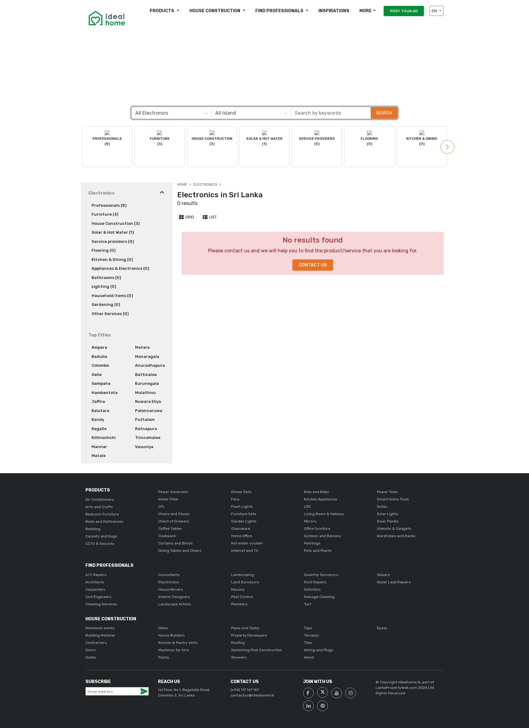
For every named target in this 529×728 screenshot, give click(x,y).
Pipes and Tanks (245, 628)
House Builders (171, 635)
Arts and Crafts (99, 507)
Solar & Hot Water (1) (113, 232)
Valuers (383, 575)
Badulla (99, 356)
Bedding (92, 529)
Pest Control (242, 597)
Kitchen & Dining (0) (112, 259)
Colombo (100, 365)
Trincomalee (147, 437)
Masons (238, 589)
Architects (94, 582)
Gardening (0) (106, 304)
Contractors (96, 643)
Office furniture (317, 528)
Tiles (308, 643)
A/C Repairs (96, 575)
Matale (99, 455)
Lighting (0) (104, 286)
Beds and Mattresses (104, 521)
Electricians (168, 582)
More (365, 10)
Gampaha (101, 383)
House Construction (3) (116, 223)
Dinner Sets (241, 492)
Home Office (241, 536)
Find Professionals (279, 10)
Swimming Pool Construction (256, 650)
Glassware (240, 528)
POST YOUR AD (404, 11)
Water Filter (168, 499)
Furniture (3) (105, 214)
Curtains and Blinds (175, 543)
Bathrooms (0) (106, 277)
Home (182, 185)
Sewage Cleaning (319, 597)
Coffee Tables (170, 528)
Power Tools (387, 492)
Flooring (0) (103, 250)
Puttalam (145, 419)
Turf (307, 604)
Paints (163, 657)
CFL (161, 506)
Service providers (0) (113, 241)
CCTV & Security (99, 543)
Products (162, 10)
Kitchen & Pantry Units (178, 643)
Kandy (98, 419)
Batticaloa (146, 374)
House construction (215, 10)
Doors (90, 650)
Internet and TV (244, 550)
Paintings (312, 543)
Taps (308, 628)
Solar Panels (388, 521)
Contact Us (313, 265)
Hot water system (247, 543)
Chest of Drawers (173, 521)
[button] (447, 147)
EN (435, 11)
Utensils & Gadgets (394, 528)
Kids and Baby (316, 492)
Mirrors (310, 521)
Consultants (169, 575)
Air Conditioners (99, 499)
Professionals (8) (109, 205)
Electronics (205, 185)
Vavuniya (144, 446)
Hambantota (105, 392)
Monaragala (147, 356)
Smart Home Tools (393, 499)
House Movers (170, 589)
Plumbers (239, 604)
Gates (90, 657)
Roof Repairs (315, 582)
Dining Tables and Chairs (179, 550)
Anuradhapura (150, 365)
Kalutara (100, 410)
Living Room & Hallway (324, 514)
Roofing (238, 643)
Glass (163, 628)
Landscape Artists (174, 604)
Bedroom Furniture (102, 514)
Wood (309, 657)
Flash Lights (242, 506)
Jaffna (98, 401)
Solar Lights (387, 514)
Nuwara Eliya (148, 401)
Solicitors (312, 589)
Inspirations (333, 10)
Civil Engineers (98, 597)
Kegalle (99, 428)
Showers (239, 657)
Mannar (99, 446)
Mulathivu (145, 392)
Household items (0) (112, 295)
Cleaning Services (101, 604)
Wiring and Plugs (318, 650)
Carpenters (95, 589)
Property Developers (249, 635)
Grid (189, 217)
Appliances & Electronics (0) (120, 268)
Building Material (100, 635)
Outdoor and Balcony (322, 536)
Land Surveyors (245, 582)
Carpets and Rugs (101, 536)
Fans (235, 499)
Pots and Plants (318, 550)
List (212, 217)
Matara (142, 347)
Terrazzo (311, 635)
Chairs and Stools (173, 514)
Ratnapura (146, 428)
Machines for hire (173, 650)
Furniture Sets (244, 514)
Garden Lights (244, 521)
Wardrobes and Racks (396, 536)
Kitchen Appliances (320, 499)
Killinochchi (104, 437)
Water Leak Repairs (394, 582)
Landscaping (242, 575)
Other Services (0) (110, 313)
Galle (97, 374)
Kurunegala (147, 383)
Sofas (382, 506)
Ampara (99, 347)
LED (307, 506)
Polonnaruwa (148, 410)
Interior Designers (174, 597)
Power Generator (173, 492)
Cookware (167, 536)
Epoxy (382, 628)
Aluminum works (99, 628)
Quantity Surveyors (321, 575)
